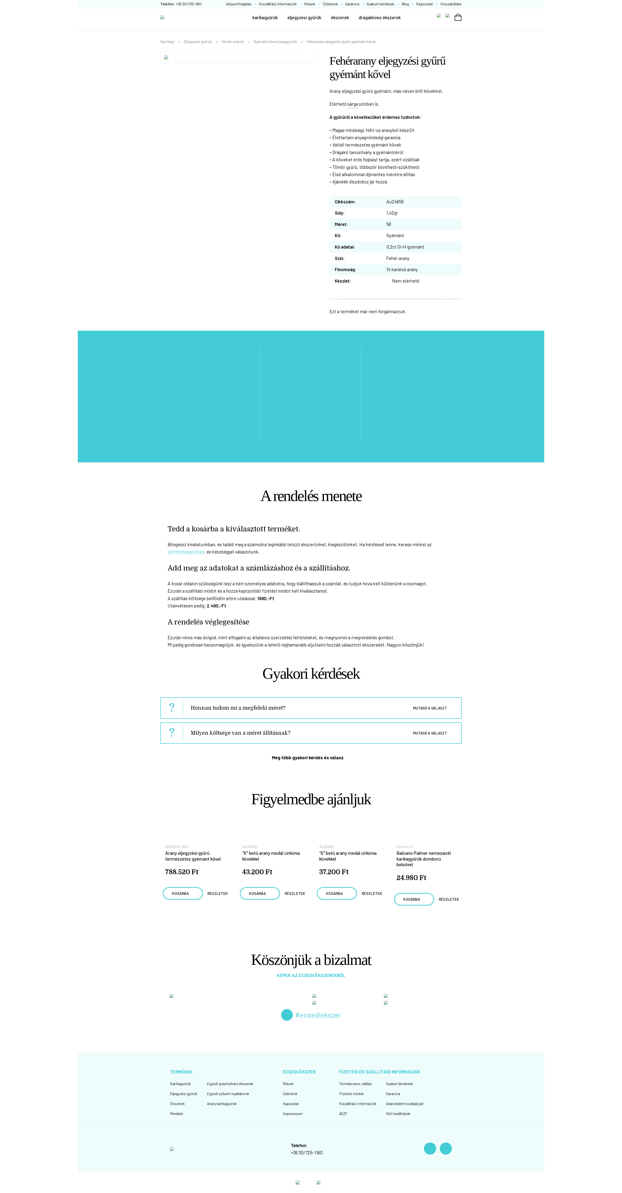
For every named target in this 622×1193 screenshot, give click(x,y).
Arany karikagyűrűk (222, 1103)
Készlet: (343, 281)
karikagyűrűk (265, 17)
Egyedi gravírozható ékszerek (230, 1083)
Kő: (338, 235)
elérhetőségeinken (186, 551)
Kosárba (180, 893)
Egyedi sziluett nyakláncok (228, 1093)
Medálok (176, 1113)
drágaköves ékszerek (380, 17)
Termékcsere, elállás (355, 1083)
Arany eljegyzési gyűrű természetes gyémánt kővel (193, 856)
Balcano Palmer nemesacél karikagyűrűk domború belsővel (424, 858)
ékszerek (340, 17)
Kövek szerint (233, 41)
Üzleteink (330, 4)
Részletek (217, 893)
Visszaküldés (451, 4)
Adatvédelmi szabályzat (405, 1103)
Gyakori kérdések (380, 4)
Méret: (341, 224)
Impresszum (293, 1113)
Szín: (340, 258)
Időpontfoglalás (238, 4)
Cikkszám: (345, 201)
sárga (352, 104)
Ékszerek (177, 1103)
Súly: (340, 213)
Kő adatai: (345, 247)
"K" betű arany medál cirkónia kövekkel (271, 856)
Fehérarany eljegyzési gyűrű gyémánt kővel (341, 41)
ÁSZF (343, 1113)
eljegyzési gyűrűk (304, 17)
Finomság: (345, 269)
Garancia (352, 4)
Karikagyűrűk (180, 1083)
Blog (405, 4)
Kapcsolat (424, 4)
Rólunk (309, 4)
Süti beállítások (398, 1113)
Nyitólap (167, 41)
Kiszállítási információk (278, 4)
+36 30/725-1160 (307, 1152)
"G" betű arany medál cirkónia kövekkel (348, 856)
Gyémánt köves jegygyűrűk (275, 41)
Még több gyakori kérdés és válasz (308, 757)
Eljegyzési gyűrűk (198, 41)
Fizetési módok (351, 1093)
